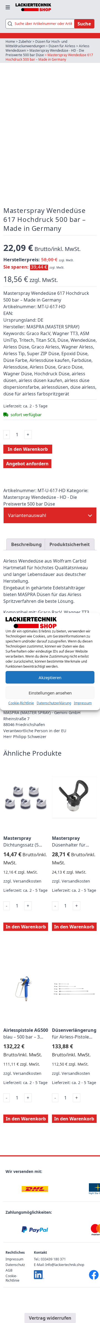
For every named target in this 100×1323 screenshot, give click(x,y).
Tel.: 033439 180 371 (50, 1259)
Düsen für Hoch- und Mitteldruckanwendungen (36, 43)
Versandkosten (27, 881)
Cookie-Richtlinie (21, 703)
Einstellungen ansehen (50, 693)
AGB (9, 1270)
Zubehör (25, 41)
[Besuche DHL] (35, 1189)
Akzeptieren (50, 677)
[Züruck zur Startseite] (33, 7)
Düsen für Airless (62, 46)
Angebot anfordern (27, 464)
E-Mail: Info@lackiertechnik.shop (59, 1264)
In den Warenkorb (28, 449)
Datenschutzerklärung (54, 703)
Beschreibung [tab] (26, 544)
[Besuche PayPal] (35, 1229)
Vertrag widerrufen (50, 1318)
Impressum (83, 703)
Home (10, 41)
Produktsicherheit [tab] (69, 544)
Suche (84, 24)
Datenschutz (15, 1264)
